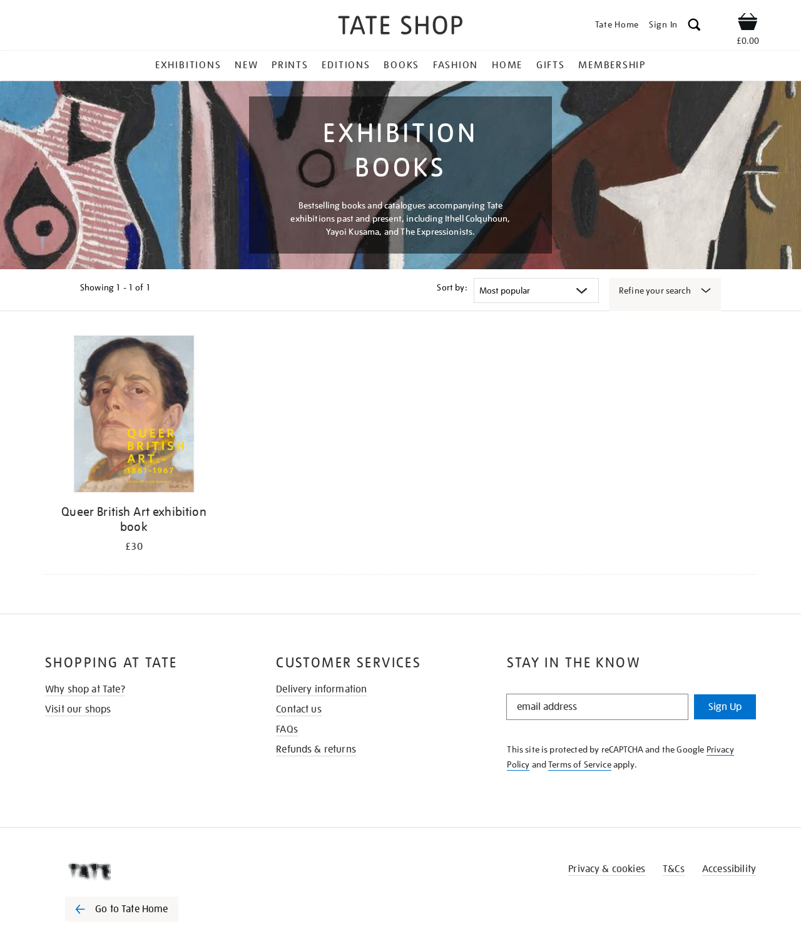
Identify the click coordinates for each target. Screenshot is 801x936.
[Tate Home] (144, 871)
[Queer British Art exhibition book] (133, 416)
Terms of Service (579, 764)
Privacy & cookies (606, 869)
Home (507, 65)
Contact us (299, 709)
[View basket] (748, 23)
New (246, 65)
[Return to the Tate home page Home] (400, 27)
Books (401, 65)
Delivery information (321, 689)
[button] (694, 27)
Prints (290, 65)
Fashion (455, 65)
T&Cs (674, 869)
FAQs (287, 729)
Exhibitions (188, 65)
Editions (346, 65)
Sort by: (452, 287)
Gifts (550, 65)
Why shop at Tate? (85, 689)
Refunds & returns (316, 749)
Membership (612, 65)
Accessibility (729, 869)
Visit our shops (78, 709)
